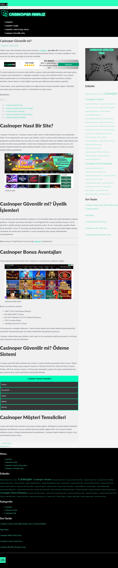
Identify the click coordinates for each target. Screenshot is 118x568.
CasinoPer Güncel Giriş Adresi (17, 29)
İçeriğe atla (4, 8)
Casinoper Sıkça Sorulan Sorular (94, 179)
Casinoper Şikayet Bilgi (102, 190)
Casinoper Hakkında (90, 137)
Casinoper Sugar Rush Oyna (92, 159)
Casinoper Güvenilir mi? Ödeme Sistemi (19, 114)
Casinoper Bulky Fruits (91, 122)
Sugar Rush (89, 215)
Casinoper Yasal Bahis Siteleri (93, 183)
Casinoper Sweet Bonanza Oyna (93, 175)
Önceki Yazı (5, 443)
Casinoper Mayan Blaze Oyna (107, 141)
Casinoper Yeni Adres (107, 183)
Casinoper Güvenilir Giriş (15, 33)
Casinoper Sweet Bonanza (98, 163)
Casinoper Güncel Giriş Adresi (104, 133)
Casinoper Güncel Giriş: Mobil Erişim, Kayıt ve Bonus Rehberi (23, 524)
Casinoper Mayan (101, 137)
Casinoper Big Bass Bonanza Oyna (94, 118)
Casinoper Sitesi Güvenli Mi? (93, 148)
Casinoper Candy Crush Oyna (107, 126)
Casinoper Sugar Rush (104, 155)
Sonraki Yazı (6, 446)
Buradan (37, 241)
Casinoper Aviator (94, 99)
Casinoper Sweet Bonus (109, 175)
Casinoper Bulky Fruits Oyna (106, 122)
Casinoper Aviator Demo (91, 104)
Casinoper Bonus (109, 118)
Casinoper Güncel (90, 133)
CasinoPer (9, 22)
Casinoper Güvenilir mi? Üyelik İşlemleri (19, 108)
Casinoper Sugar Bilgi (91, 155)
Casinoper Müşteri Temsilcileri (16, 117)
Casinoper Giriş (10, 513)
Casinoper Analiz (11, 510)
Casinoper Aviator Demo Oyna (107, 104)
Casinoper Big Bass (105, 111)
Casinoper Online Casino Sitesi (93, 144)
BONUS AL (68, 64)
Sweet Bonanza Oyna (105, 194)
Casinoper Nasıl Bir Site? (14, 105)
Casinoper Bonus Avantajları (15, 111)
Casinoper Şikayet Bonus (92, 194)
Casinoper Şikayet (90, 190)
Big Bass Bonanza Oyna (91, 94)
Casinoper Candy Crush (91, 126)
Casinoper (4, 46)
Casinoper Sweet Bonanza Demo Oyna (95, 172)
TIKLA (3, 4)
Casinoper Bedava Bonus (92, 111)
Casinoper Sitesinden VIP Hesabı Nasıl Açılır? (97, 152)
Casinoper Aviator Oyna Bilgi (107, 107)
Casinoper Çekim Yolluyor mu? (93, 186)
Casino (101, 94)
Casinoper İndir (107, 186)
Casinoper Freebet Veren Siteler (93, 129)
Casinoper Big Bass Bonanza (92, 115)
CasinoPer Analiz (11, 26)
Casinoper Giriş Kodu (109, 129)
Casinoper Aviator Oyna (91, 107)
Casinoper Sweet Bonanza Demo (94, 168)
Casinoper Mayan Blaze (91, 141)
